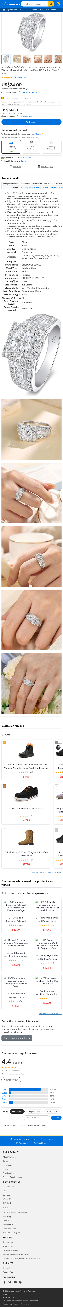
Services (23, 9)
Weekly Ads (42, 1143)
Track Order (24, 1143)
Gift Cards (7, 1203)
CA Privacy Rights (10, 1250)
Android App (8, 1272)
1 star (5, 1102)
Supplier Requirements (12, 1177)
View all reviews (11, 1079)
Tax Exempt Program (11, 1232)
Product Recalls (9, 1228)
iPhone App (7, 1267)
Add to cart (31, 121)
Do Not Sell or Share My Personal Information (22, 1258)
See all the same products (50, 1013)
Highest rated (34, 1111)
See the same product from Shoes (47, 872)
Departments (11, 9)
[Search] (51, 4)
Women (46, 187)
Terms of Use (8, 1242)
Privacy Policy (9, 1246)
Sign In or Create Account (24, 1139)
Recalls (6, 1220)
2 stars (4, 1099)
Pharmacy (7, 1216)
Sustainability (8, 1173)
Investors (6, 1169)
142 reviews (21, 78)
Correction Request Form (17, 1038)
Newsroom (7, 1165)
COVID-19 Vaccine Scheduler (15, 1212)
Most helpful (52, 1111)
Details (23, 161)
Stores (5, 1190)
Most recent (17, 1111)
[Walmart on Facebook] (4, 1282)
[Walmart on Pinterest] (20, 1282)
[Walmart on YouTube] (15, 1282)
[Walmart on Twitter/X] (9, 1282)
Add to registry (47, 166)
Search (56, 1117)
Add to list (17, 166)
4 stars (4, 1092)
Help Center (48, 1139)
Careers (6, 1161)
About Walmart (9, 1157)
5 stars (4, 1089)
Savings (34, 9)
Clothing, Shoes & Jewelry (31, 187)
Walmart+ (7, 1198)
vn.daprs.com (26, 97)
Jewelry (54, 187)
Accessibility (8, 1224)
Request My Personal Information (16, 1254)
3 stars (4, 1096)
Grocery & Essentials (48, 9)
